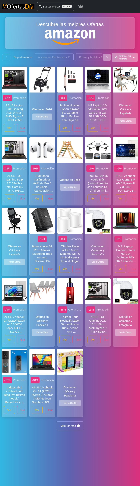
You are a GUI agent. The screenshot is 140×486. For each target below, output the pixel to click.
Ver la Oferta (42, 117)
